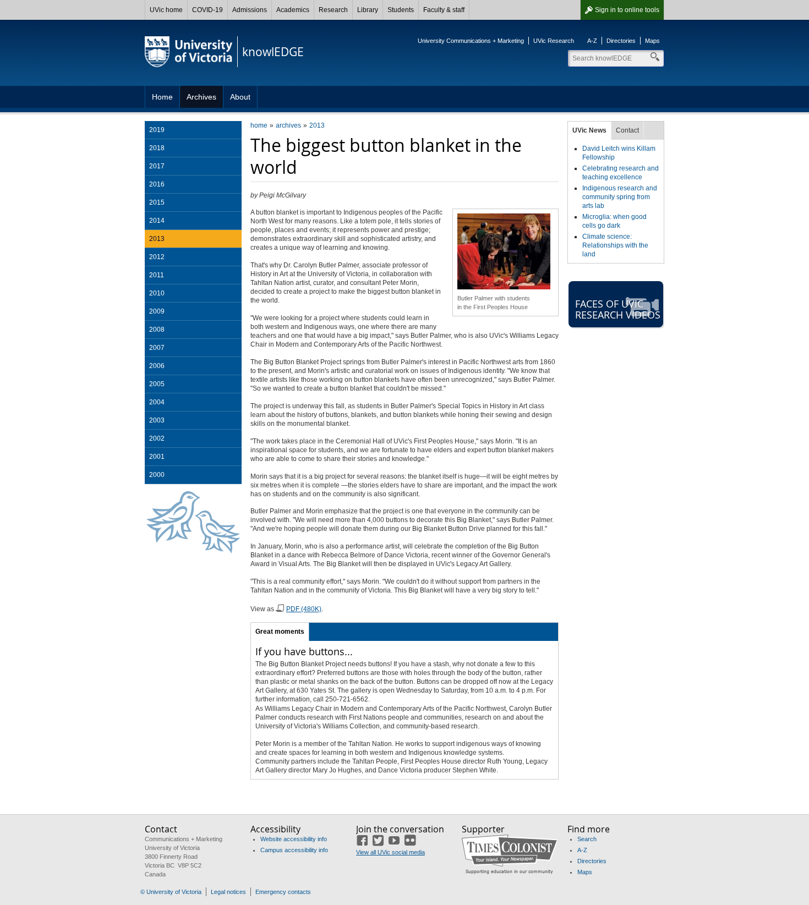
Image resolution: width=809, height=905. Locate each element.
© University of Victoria (170, 891)
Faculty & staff (443, 10)
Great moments (279, 631)
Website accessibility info (293, 839)
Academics (292, 10)
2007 (157, 348)
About (240, 96)
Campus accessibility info (294, 850)
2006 (157, 366)
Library (367, 10)
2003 (157, 420)
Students (400, 10)
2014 (157, 220)
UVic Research (553, 40)
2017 (157, 166)
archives (288, 125)
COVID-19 (207, 10)
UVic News (589, 130)
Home (162, 96)
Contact (627, 130)
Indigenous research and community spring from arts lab (619, 197)
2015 (157, 202)
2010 (157, 293)
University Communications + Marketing (471, 40)
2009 (157, 311)
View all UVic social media (390, 852)
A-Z (592, 40)
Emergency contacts (283, 891)
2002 (157, 438)
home (258, 125)
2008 (157, 329)
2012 (157, 257)
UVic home (166, 10)
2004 (157, 402)
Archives (201, 96)
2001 (157, 456)
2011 (156, 275)
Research (333, 10)
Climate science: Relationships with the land (615, 245)
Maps (652, 40)
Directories (621, 40)
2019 (157, 130)
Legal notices (228, 891)
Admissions (249, 10)
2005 (157, 384)
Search (587, 839)
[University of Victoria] (189, 51)
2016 (157, 184)
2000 (157, 475)
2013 (317, 125)
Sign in (627, 10)
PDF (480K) (303, 609)
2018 (157, 148)
